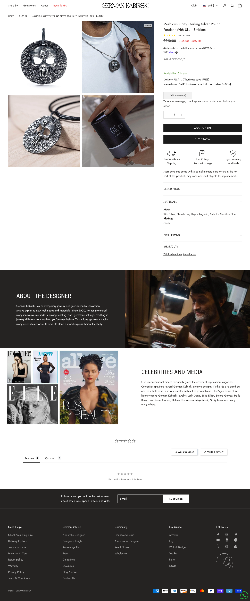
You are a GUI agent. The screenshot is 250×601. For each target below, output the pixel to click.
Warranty (13, 566)
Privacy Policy (16, 572)
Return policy (15, 560)
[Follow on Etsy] (235, 540)
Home (11, 16)
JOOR (172, 566)
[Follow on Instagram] (227, 534)
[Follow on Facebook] (218, 534)
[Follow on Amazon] (227, 540)
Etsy (171, 541)
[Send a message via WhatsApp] (244, 595)
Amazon (173, 535)
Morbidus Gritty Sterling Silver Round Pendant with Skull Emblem (68, 16)
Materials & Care (17, 553)
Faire (172, 560)
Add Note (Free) (178, 95)
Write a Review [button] (215, 451)
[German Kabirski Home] (229, 560)
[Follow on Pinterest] (235, 534)
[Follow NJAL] (227, 546)
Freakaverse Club (124, 535)
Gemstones (29, 5)
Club (194, 5)
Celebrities (69, 560)
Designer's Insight (72, 541)
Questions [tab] (50, 458)
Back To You (60, 5)
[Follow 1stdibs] (218, 546)
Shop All (23, 16)
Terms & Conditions (19, 578)
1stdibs (173, 553)
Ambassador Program (127, 541)
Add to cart (202, 128)
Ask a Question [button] (186, 451)
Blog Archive (70, 572)
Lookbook (68, 566)
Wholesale (121, 553)
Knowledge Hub (72, 547)
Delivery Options (17, 541)
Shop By (13, 5)
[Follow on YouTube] (218, 540)
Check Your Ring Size (20, 535)
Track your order (17, 547)
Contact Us (69, 578)
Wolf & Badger (177, 547)
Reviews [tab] (29, 458)
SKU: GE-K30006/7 (174, 59)
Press (65, 553)
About (44, 5)
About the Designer (74, 535)
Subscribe (176, 499)
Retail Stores (122, 547)
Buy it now (202, 139)
